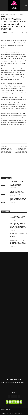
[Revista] (2, 32)
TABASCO (6, 13)
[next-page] (4, 205)
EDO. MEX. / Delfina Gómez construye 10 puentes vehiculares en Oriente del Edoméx (18, 235)
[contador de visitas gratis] (14, 403)
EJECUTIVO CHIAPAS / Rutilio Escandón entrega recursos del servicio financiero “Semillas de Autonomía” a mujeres (6, 151)
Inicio (2, 13)
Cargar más (13, 249)
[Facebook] (7, 36)
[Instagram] (14, 172)
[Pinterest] (13, 36)
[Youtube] (19, 396)
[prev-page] (2, 205)
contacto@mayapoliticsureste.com (14, 387)
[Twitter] (10, 36)
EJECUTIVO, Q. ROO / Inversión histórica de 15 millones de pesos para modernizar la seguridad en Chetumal (21, 151)
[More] (19, 36)
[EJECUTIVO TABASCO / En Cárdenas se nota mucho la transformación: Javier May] (5, 200)
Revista (5, 32)
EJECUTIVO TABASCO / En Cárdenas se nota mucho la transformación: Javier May (18, 199)
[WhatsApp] (16, 36)
